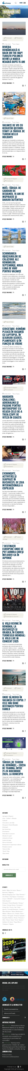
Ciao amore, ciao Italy (8, 823)
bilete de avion (11, 890)
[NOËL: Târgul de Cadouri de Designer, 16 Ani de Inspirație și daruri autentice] (14, 170)
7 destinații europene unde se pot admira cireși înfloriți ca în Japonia (12, 552)
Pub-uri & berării (7, 842)
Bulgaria (11, 892)
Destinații (9, 38)
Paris (21, 913)
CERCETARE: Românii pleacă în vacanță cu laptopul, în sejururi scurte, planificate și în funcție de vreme (13, 336)
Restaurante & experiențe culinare (11, 845)
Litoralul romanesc (13, 909)
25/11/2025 (7, 185)
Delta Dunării (6, 901)
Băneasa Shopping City (8, 894)
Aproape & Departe (11, 179)
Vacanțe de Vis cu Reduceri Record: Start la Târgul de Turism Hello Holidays (13, 131)
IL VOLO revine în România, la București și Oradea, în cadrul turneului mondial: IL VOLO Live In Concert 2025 (14, 632)
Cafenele (4, 820)
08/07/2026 (7, 1034)
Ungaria (11, 924)
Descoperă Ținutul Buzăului (10, 825)
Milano (4, 913)
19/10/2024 (7, 759)
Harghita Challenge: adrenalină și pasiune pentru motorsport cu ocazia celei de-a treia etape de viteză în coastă (12, 407)
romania (20, 918)
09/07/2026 (7, 1026)
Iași (15, 907)
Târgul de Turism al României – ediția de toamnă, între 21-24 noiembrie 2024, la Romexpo (14, 768)
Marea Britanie (6, 911)
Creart (4, 899)
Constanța (20, 897)
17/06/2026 (7, 44)
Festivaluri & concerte (12, 616)
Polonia (4, 916)
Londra (21, 909)
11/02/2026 (7, 122)
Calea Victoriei (20, 894)
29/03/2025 (7, 543)
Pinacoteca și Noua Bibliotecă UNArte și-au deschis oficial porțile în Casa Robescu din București (13, 1029)
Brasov (19, 890)
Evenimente (9, 181)
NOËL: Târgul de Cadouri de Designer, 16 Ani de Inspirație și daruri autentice (13, 194)
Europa (21, 903)
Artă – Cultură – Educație (9, 818)
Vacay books (5, 853)
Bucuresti (5, 892)
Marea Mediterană (17, 911)
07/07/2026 (7, 1043)
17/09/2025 (7, 251)
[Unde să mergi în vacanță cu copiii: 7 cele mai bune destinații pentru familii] (14, 677)
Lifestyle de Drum (7, 838)
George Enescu (11, 905)
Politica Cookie (7, 1055)
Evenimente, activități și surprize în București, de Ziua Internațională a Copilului (13, 480)
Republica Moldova (7, 918)
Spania (21, 920)
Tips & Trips (9, 118)
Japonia (4, 909)
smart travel (14, 920)
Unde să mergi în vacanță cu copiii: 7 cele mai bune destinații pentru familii (14, 703)
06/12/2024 (7, 694)
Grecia (11, 907)
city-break (5, 897)
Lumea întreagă (6, 840)
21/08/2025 (7, 326)
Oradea (17, 913)
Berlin (4, 890)
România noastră (7, 847)
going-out (5, 907)
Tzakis (16, 44)
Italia (18, 907)
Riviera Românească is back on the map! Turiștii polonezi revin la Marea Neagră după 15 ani (13, 54)
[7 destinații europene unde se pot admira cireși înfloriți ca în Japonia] (14, 526)
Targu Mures (17, 922)
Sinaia (8, 920)
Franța (4, 905)
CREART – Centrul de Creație (15, 899)
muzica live (10, 913)
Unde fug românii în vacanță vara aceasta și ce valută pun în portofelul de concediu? (13, 1037)
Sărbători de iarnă (7, 922)
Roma (15, 918)
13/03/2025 (7, 621)
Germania (19, 905)
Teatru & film (6, 849)
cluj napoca (13, 897)
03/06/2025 (7, 394)
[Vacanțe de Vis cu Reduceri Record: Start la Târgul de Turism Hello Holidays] (14, 103)
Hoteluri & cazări (7, 836)
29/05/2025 (7, 471)
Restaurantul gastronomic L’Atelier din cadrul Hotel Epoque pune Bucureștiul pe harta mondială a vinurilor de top (14, 1046)
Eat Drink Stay (6, 829)
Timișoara (5, 924)
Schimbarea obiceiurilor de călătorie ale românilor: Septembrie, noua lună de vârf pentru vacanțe (12, 262)
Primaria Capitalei (19, 916)
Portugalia (10, 916)
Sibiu (3, 920)
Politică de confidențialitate (10, 1057)
